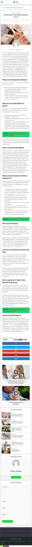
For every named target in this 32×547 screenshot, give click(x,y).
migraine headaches (14, 229)
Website (4, 514)
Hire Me (2, 542)
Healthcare (18, 12)
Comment (4, 486)
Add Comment (16, 20)
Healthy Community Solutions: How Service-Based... (17, 430)
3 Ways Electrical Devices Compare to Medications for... (17, 444)
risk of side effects (8, 150)
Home (3, 7)
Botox (3, 255)
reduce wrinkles (10, 325)
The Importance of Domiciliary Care (15, 450)
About (5, 541)
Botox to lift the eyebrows (19, 194)
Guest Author (25, 20)
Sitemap (28, 541)
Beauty (13, 12)
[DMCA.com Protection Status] (4, 546)
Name (4, 501)
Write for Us (14, 541)
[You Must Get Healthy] (16, 1)
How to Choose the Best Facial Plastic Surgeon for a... (17, 416)
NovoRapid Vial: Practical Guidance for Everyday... (17, 422)
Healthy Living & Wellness (22, 427)
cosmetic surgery (6, 58)
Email (4, 508)
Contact (9, 541)
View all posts (16, 477)
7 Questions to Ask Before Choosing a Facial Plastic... (17, 436)
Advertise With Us (22, 541)
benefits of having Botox (10, 82)
